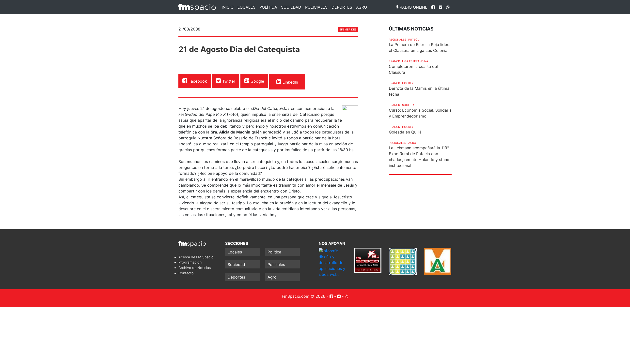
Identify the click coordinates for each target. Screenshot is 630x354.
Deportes (341, 7)
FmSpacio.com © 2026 (303, 296)
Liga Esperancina (415, 61)
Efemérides (348, 29)
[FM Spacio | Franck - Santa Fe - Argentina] (197, 7)
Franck (394, 61)
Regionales (397, 39)
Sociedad (291, 7)
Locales (246, 7)
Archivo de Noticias (194, 268)
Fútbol (413, 39)
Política (268, 7)
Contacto (186, 273)
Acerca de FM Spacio (196, 257)
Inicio (228, 7)
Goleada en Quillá (405, 132)
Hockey (407, 83)
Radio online (412, 7)
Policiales (316, 7)
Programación (190, 262)
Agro (361, 7)
